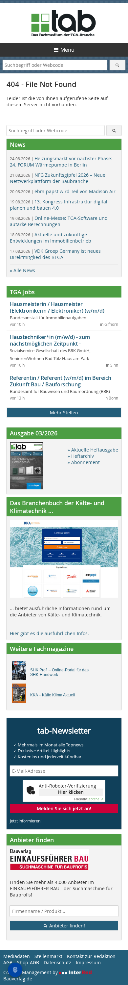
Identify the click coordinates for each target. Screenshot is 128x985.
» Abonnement (84, 462)
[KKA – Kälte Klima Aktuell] (21, 695)
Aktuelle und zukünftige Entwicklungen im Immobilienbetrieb (50, 237)
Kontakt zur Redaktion (91, 956)
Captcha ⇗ (88, 799)
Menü (67, 49)
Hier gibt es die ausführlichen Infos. (49, 633)
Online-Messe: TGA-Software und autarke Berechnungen (59, 221)
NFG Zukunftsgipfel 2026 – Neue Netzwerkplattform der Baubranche (57, 178)
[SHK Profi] (21, 672)
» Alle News (22, 270)
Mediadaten (16, 956)
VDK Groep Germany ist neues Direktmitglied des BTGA (55, 254)
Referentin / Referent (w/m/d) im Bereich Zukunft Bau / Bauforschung (60, 381)
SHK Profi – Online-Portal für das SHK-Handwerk (59, 672)
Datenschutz (57, 962)
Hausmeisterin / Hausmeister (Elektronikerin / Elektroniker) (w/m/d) (57, 307)
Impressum (88, 962)
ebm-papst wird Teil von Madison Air (63, 191)
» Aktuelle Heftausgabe (93, 450)
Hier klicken (71, 792)
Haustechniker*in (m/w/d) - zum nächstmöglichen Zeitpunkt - (50, 340)
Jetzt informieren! (25, 820)
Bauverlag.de (17, 978)
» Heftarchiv (81, 456)
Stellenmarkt (48, 956)
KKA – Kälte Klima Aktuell (52, 695)
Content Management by (31, 972)
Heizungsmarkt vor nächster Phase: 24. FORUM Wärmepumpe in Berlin (61, 161)
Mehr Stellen (64, 412)
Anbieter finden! (66, 925)
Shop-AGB (28, 962)
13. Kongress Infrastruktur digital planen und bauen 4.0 (58, 204)
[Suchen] (118, 65)
